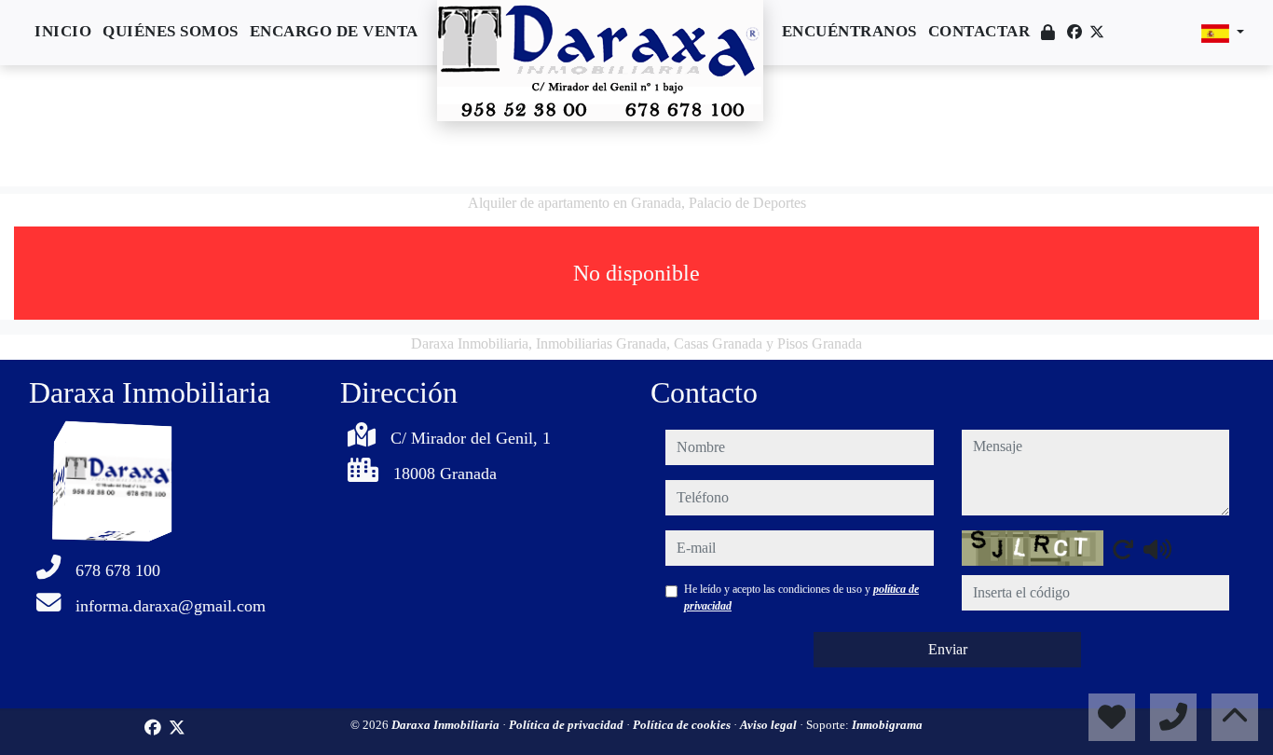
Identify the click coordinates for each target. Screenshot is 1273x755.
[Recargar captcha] (1123, 549)
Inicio (62, 31)
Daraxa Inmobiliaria (446, 725)
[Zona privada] (1048, 33)
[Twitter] (1096, 32)
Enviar (947, 649)
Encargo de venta (334, 31)
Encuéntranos (849, 31)
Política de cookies (683, 725)
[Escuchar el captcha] (1157, 549)
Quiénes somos (171, 31)
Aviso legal (770, 725)
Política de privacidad (567, 725)
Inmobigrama (887, 725)
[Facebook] (1074, 32)
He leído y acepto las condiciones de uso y (801, 597)
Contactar (979, 31)
